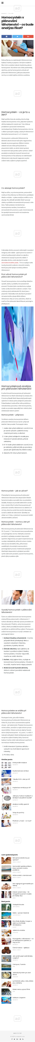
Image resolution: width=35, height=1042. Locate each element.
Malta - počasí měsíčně (21, 913)
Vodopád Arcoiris (18, 905)
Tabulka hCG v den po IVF (21, 779)
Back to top (17, 1033)
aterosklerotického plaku (9, 263)
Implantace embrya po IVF (22, 788)
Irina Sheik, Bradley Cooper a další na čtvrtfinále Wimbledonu (22, 923)
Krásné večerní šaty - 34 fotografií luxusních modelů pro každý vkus (22, 894)
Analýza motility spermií (21, 804)
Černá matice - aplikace (21, 948)
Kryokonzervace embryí (21, 771)
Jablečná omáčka (19, 930)
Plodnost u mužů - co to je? (22, 821)
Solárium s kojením (19, 998)
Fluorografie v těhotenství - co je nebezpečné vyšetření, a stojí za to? (23, 940)
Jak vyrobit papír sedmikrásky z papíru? (23, 957)
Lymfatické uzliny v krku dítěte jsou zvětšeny (23, 982)
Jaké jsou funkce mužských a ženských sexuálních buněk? (22, 797)
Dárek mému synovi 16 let (21, 989)
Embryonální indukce (20, 763)
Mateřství (4, 13)
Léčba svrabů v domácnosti (22, 875)
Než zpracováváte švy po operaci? (21, 859)
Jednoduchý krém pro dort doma (22, 974)
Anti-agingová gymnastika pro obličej (23, 885)
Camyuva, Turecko (19, 964)
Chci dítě (10, 13)
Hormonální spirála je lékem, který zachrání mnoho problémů (22, 868)
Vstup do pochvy (18, 813)
